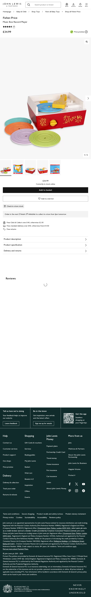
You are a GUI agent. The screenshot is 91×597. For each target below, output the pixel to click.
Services (28, 449)
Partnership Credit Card (55, 452)
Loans (48, 482)
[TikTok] (83, 491)
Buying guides (30, 455)
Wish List (28, 473)
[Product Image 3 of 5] (30, 167)
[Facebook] (69, 485)
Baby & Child (21, 11)
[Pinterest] (69, 491)
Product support (9, 455)
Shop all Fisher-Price (72, 11)
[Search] (29, 5)
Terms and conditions (11, 514)
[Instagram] (76, 491)
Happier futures (74, 469)
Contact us (7, 443)
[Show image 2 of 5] (88, 98)
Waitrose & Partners (76, 449)
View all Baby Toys (52, 11)
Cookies (19, 517)
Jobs (70, 443)
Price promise (8, 467)
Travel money (51, 458)
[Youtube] (83, 485)
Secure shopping (28, 514)
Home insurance (52, 464)
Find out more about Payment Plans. (15, 549)
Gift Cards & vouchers (33, 443)
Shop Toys (36, 11)
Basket (27, 467)
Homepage (7, 11)
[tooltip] (86, 32)
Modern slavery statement (75, 514)
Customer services (10, 449)
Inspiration (29, 485)
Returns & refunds (10, 494)
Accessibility (42, 517)
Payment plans (52, 446)
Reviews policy (55, 517)
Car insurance (51, 476)
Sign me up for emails (43, 423)
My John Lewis (30, 461)
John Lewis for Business (77, 463)
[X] (76, 485)
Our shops (7, 461)
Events (27, 497)
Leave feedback (11, 423)
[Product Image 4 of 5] (42, 167)
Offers (27, 491)
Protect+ (71, 475)
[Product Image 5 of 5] (55, 167)
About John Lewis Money (56, 488)
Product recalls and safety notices (50, 514)
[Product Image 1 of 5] (5, 167)
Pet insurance (51, 470)
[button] (86, 5)
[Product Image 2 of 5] (18, 167)
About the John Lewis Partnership (76, 456)
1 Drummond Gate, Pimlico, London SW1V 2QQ (54, 528)
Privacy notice (8, 517)
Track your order (9, 488)
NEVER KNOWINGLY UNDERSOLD (77, 589)
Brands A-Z (29, 479)
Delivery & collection (11, 482)
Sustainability (30, 517)
